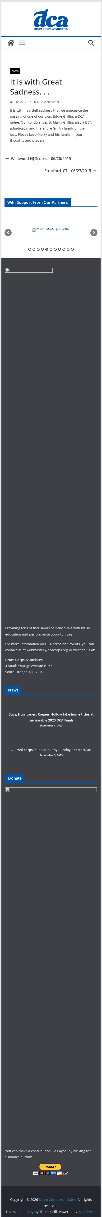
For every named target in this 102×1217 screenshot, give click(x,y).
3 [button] (38, 249)
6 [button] (51, 249)
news (15, 70)
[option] (43, 230)
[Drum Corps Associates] (11, 43)
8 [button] (59, 249)
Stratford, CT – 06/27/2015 (67, 170)
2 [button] (33, 249)
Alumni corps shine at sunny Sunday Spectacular (51, 749)
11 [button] (72, 249)
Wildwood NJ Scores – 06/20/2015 (41, 158)
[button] (8, 232)
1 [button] (29, 249)
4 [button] (42, 249)
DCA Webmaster (48, 102)
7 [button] (55, 249)
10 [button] (68, 249)
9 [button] (63, 249)
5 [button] (46, 249)
